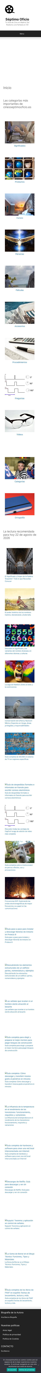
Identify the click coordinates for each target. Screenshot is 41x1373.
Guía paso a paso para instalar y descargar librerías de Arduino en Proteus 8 (18, 939)
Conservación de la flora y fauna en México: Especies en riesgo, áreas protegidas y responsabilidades (18, 723)
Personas (19, 254)
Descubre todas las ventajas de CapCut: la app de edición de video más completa (18, 831)
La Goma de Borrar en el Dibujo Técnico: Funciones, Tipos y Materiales (17, 1264)
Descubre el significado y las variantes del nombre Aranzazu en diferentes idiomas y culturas (18, 650)
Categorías (20, 481)
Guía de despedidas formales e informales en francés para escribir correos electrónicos (18, 795)
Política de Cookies (11, 1339)
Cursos (20, 218)
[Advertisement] (20, 64)
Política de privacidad (12, 1334)
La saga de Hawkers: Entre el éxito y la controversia (19, 686)
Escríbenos (5, 1351)
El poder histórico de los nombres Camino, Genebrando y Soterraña (18, 613)
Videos (20, 434)
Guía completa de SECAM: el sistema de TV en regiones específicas (19, 758)
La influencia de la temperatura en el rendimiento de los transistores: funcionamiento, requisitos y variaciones (19, 1121)
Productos (19, 182)
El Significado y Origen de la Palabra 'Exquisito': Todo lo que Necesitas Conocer (19, 578)
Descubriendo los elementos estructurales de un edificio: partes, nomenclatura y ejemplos (18, 975)
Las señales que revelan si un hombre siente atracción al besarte (19, 1010)
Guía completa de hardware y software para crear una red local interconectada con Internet (17, 1156)
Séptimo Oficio (17, 19)
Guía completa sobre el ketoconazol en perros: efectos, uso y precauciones (19, 867)
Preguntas (19, 398)
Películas (20, 290)
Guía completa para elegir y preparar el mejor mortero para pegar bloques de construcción (19, 1047)
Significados (19, 146)
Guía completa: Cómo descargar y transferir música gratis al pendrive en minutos (19, 1084)
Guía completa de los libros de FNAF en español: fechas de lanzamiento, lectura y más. (19, 1300)
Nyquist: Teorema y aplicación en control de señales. (18, 1227)
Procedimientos (19, 362)
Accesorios (20, 326)
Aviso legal (7, 1330)
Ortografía (20, 517)
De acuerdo (12, 1370)
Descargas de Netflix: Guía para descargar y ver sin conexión (17, 1191)
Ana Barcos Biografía (9, 1317)
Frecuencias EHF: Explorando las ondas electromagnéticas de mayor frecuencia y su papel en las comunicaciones (18, 905)
